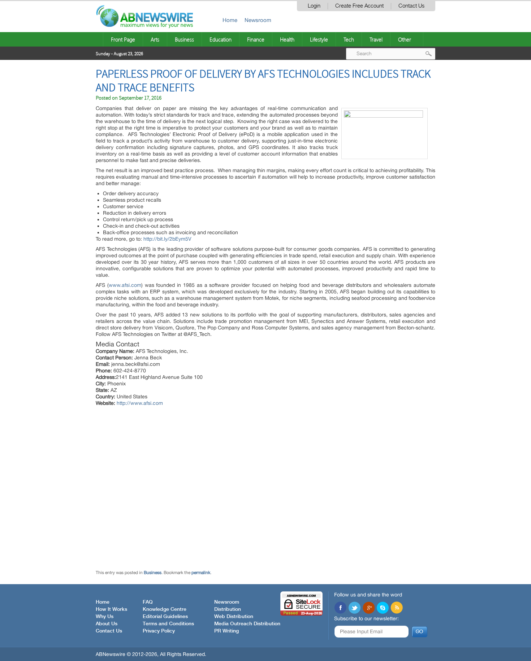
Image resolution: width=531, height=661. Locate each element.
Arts (155, 39)
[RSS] (396, 608)
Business (184, 39)
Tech (349, 39)
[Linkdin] (368, 608)
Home (230, 20)
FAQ (148, 602)
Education (221, 39)
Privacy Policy (159, 631)
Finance (255, 39)
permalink (200, 572)
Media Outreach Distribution (247, 623)
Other (404, 39)
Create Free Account (359, 6)
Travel (376, 39)
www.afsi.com (125, 285)
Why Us (104, 616)
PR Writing (226, 631)
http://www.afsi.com (140, 403)
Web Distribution (233, 616)
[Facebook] (340, 608)
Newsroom (258, 20)
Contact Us (411, 6)
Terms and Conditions (168, 623)
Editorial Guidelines (165, 616)
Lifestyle (319, 39)
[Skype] (382, 608)
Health (287, 39)
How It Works (111, 609)
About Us (106, 623)
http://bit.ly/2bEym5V (167, 239)
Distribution (227, 609)
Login (314, 6)
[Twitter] (354, 608)
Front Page (123, 39)
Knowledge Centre (164, 609)
